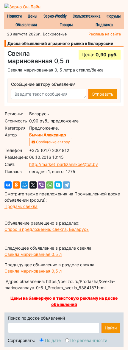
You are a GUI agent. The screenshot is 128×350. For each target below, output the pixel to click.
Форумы (114, 16)
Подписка (104, 24)
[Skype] (58, 185)
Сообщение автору (52, 142)
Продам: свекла (21, 206)
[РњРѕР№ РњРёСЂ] (24, 185)
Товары (66, 24)
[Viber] (41, 185)
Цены (33, 16)
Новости (14, 16)
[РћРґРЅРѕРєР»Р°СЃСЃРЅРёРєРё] (16, 185)
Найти (111, 327)
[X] (33, 185)
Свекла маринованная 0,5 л (33, 254)
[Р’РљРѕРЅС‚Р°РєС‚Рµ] (8, 185)
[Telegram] (66, 185)
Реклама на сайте (104, 34)
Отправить (102, 94)
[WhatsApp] (49, 185)
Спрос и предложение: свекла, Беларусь (46, 229)
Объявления (26, 24)
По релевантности (88, 340)
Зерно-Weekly (55, 16)
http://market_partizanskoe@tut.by (63, 164)
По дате (53, 340)
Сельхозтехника (87, 16)
